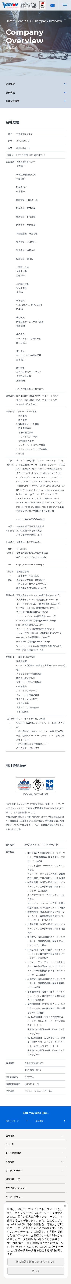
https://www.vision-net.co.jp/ (30, 564)
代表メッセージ (12, 1120)
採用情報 (10, 1179)
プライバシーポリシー (16, 1187)
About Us (24, 21)
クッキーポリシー (14, 1196)
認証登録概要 (12, 101)
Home (10, 21)
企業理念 (39, 1120)
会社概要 (10, 83)
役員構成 (10, 92)
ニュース (10, 1144)
